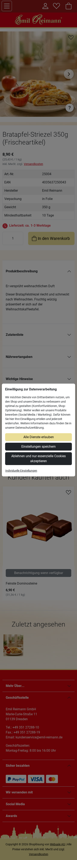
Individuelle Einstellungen (21, 470)
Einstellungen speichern (38, 447)
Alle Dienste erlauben (38, 437)
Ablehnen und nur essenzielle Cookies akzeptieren (38, 458)
